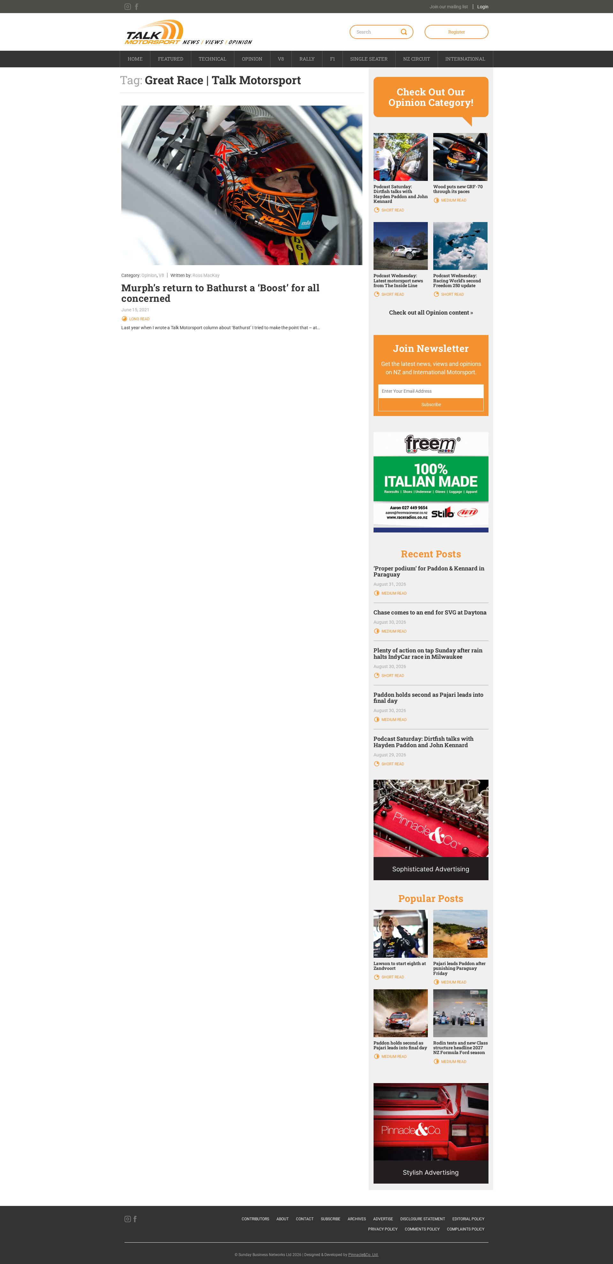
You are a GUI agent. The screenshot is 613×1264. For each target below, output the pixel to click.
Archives (357, 1219)
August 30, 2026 (390, 622)
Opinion (252, 59)
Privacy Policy (382, 1229)
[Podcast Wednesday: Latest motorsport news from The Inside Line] (401, 245)
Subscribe (330, 1219)
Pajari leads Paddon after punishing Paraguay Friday (459, 968)
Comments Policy (422, 1229)
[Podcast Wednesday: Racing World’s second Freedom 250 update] (460, 245)
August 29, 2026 (390, 754)
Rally (307, 59)
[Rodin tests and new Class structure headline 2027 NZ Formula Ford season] (460, 1012)
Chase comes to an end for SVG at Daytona (430, 612)
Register (456, 32)
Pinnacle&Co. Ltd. (363, 1255)
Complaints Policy (465, 1229)
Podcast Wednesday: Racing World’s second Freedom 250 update (457, 280)
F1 (332, 59)
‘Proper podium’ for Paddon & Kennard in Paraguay (429, 571)
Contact (305, 1219)
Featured (170, 59)
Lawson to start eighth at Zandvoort (400, 965)
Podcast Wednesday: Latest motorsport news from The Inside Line (398, 280)
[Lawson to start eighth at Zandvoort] (401, 933)
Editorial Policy (468, 1219)
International (465, 59)
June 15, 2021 (135, 309)
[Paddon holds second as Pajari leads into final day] (401, 1012)
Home (135, 59)
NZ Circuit (416, 59)
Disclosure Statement (422, 1219)
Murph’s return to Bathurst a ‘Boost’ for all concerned (220, 292)
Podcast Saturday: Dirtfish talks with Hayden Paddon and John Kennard (401, 193)
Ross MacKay (206, 275)
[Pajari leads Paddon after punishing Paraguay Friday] (460, 933)
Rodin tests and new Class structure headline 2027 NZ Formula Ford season (460, 1048)
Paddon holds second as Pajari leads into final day (428, 698)
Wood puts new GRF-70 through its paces (458, 188)
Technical (212, 59)
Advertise (383, 1219)
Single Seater (369, 59)
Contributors (255, 1219)
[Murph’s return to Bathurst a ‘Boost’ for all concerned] (241, 185)
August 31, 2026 (390, 584)
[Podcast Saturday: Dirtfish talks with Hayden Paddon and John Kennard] (401, 156)
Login (482, 6)
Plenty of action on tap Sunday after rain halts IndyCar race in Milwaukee (428, 653)
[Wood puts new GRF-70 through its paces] (460, 156)
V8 (281, 59)
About (282, 1219)
